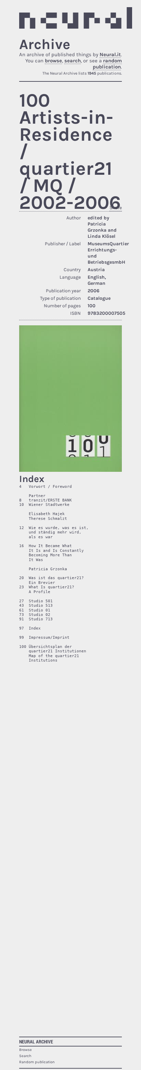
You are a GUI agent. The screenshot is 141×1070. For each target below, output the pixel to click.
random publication (107, 64)
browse (53, 61)
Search (25, 1056)
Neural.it (110, 54)
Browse (25, 1050)
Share (116, 208)
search (72, 61)
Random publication (37, 1062)
